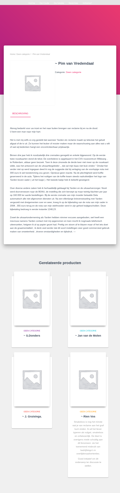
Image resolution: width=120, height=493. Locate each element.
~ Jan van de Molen (88, 335)
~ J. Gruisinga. (32, 416)
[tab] (22, 113)
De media (59, 3)
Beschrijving (20, 113)
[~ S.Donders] (32, 298)
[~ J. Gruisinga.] (32, 379)
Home (31, 3)
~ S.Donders (32, 335)
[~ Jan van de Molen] (88, 298)
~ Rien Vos (88, 416)
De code (44, 3)
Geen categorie (23, 54)
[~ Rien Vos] (88, 379)
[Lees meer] (46, 342)
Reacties (73, 3)
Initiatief (87, 3)
